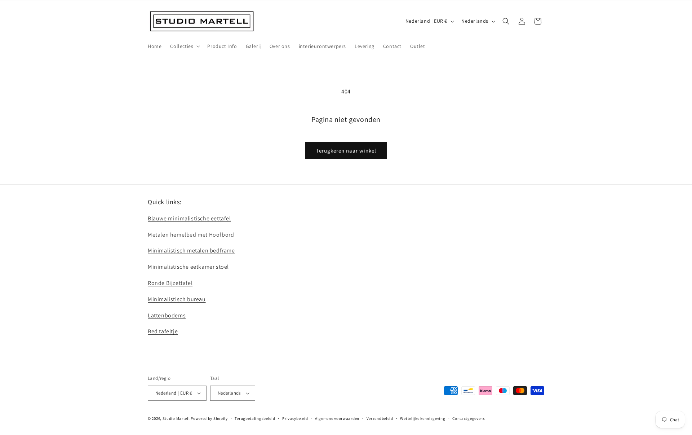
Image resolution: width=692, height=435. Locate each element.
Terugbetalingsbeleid (255, 418)
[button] (184, 46)
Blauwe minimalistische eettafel (189, 218)
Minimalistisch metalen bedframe (191, 250)
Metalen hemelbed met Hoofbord (191, 234)
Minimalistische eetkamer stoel (188, 267)
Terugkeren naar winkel (346, 150)
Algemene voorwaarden (337, 418)
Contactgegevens (468, 418)
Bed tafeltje (163, 331)
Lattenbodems (167, 315)
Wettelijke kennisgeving (422, 418)
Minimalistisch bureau (177, 299)
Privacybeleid (295, 418)
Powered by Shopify (209, 418)
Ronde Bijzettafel (170, 283)
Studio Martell (176, 418)
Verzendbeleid (380, 418)
